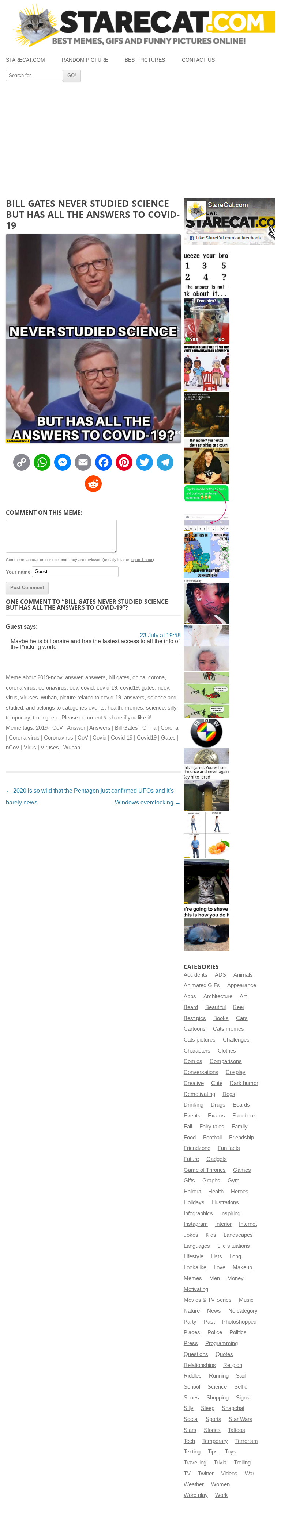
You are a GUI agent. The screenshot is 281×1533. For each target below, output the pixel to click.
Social (191, 1419)
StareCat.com (25, 60)
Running (219, 1376)
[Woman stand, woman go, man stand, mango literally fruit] (206, 835)
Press (191, 1343)
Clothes (227, 1051)
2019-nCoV (49, 728)
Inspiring (230, 1213)
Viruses (50, 747)
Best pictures (145, 60)
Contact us (198, 60)
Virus (30, 747)
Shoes (191, 1398)
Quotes (224, 1354)
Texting (192, 1452)
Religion (232, 1365)
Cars (242, 1018)
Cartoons (195, 1029)
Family (240, 1127)
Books (221, 1018)
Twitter (206, 1473)
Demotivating (199, 1094)
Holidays (194, 1202)
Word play (196, 1495)
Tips (213, 1452)
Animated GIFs (202, 985)
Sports (213, 1419)
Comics (193, 1061)
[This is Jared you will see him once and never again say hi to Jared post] (206, 788)
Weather (194, 1484)
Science (217, 1387)
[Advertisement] (140, 137)
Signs (243, 1398)
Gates (168, 738)
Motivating (196, 1289)
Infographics (198, 1213)
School (192, 1387)
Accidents (195, 975)
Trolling (242, 1463)
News (214, 1311)
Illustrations (225, 1202)
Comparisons (226, 1061)
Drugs (218, 1105)
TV (187, 1473)
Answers (99, 728)
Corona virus (24, 738)
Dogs (228, 1094)
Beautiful (215, 1007)
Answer (76, 728)
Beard (191, 1007)
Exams (216, 1116)
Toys (230, 1452)
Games (242, 1170)
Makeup (242, 1267)
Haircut (192, 1191)
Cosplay (236, 1072)
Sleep (207, 1408)
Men (214, 1278)
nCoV (12, 747)
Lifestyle (193, 1256)
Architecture (217, 996)
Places (192, 1332)
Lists (216, 1256)
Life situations (233, 1246)
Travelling (195, 1463)
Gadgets (216, 1159)
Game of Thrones (205, 1170)
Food (190, 1137)
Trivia (220, 1463)
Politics (238, 1332)
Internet (248, 1224)
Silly (189, 1408)
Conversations (201, 1072)
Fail (188, 1127)
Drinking (193, 1105)
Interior (223, 1224)
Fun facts (229, 1148)
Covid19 (147, 738)
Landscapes (238, 1235)
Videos (229, 1473)
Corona (169, 728)
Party (190, 1322)
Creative (194, 1083)
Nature (192, 1311)
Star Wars (240, 1419)
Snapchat (233, 1408)
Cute (216, 1083)
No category (243, 1311)
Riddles (193, 1376)
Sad (241, 1376)
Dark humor (244, 1083)
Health (216, 1191)
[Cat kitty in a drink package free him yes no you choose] (206, 321)
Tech (189, 1441)
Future (191, 1159)
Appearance (241, 985)
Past (209, 1322)
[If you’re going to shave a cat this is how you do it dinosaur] (206, 928)
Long (235, 1256)
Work (221, 1495)
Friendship (241, 1137)
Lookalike (195, 1267)
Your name (18, 571)
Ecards (241, 1105)
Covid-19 (121, 738)
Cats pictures (200, 1040)
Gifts (189, 1180)
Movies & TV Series (208, 1300)
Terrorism (246, 1441)
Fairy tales (211, 1127)
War (249, 1473)
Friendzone (197, 1148)
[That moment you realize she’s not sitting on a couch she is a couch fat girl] (206, 461)
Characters (197, 1051)
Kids (211, 1235)
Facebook (244, 1116)
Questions (196, 1354)
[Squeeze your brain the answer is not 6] (206, 274)
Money (235, 1278)
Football (212, 1137)
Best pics (195, 1018)
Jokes (191, 1235)
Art (243, 996)
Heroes (239, 1191)
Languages (197, 1246)
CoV (83, 738)
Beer (238, 1007)
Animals (243, 975)
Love (219, 1267)
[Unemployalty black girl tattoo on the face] (206, 601)
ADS (220, 975)
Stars (190, 1430)
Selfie (240, 1387)
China (149, 728)
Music (246, 1300)
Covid (99, 738)
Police (214, 1332)
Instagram (196, 1224)
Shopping (217, 1398)
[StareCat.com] (140, 25)
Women (220, 1484)
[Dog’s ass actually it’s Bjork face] (206, 648)
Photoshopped (239, 1322)
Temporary (215, 1441)
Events (192, 1116)
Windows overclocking (148, 802)
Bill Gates (126, 728)
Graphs (211, 1180)
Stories (212, 1430)
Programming (221, 1343)
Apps (190, 996)
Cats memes (228, 1029)
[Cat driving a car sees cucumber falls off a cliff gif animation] (206, 881)
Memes (193, 1278)
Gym (234, 1180)
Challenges (236, 1040)
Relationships (200, 1365)
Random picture (85, 60)
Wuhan (71, 747)
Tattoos (236, 1430)
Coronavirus (58, 738)
